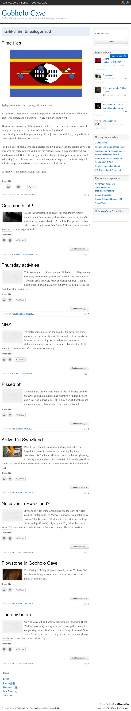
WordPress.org (10, 691)
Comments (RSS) (52, 708)
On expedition (109, 120)
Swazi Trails (100, 203)
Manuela (33, 195)
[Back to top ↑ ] (122, 708)
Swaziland (107, 75)
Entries (9, 682)
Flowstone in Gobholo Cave (30, 562)
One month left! (17, 205)
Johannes (28, 493)
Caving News (101, 142)
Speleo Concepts (103, 194)
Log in (6, 678)
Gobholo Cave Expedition (109, 211)
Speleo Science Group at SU (108, 198)
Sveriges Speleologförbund (107, 165)
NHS (6, 324)
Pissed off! (12, 384)
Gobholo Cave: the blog (15, 2)
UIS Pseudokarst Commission (109, 170)
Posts (123, 2)
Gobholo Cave (39, 2)
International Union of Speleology (110, 146)
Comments (127, 2)
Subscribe (7, 695)
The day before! (18, 614)
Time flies (11, 42)
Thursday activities (20, 264)
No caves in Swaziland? (26, 503)
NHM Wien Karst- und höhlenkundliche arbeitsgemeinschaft (105, 187)
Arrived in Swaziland (22, 439)
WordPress (111, 708)
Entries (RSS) (35, 708)
